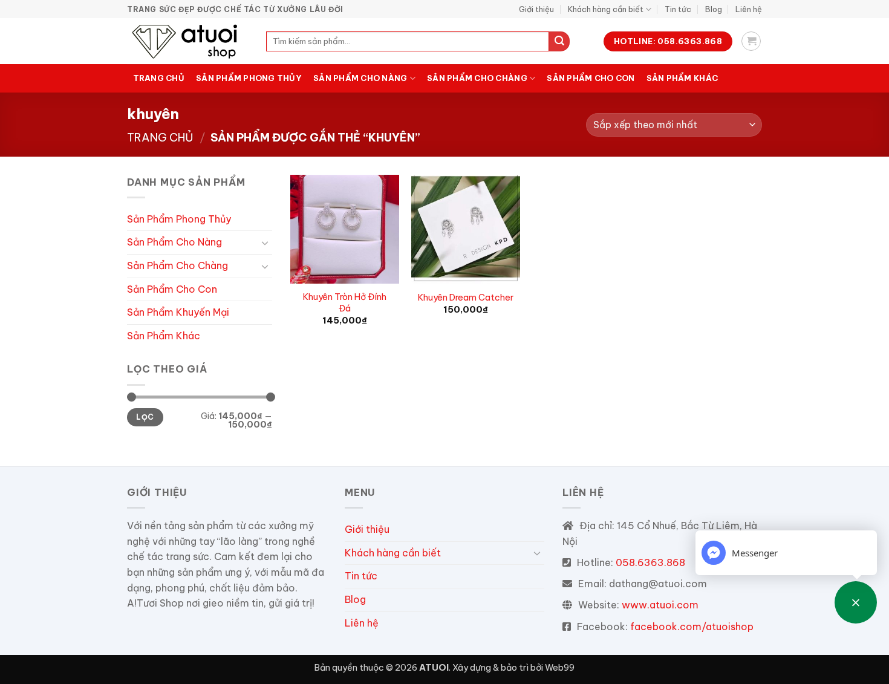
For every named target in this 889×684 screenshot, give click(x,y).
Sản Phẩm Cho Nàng (360, 78)
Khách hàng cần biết (605, 9)
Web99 (560, 667)
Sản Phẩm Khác (682, 78)
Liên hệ (748, 9)
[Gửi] (559, 41)
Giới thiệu (536, 9)
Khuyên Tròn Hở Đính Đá (344, 303)
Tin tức (678, 9)
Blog (713, 9)
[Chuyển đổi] (265, 242)
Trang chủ (158, 78)
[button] (751, 41)
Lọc (145, 417)
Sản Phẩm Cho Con (590, 78)
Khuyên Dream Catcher (465, 297)
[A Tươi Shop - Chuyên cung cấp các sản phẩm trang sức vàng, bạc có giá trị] (187, 41)
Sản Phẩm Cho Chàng (477, 78)
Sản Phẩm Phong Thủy (249, 78)
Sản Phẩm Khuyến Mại (178, 312)
